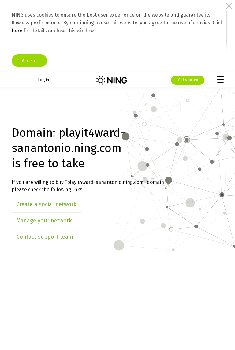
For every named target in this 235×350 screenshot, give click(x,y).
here (17, 31)
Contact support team (45, 236)
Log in (43, 79)
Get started (187, 79)
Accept (29, 61)
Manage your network (44, 220)
